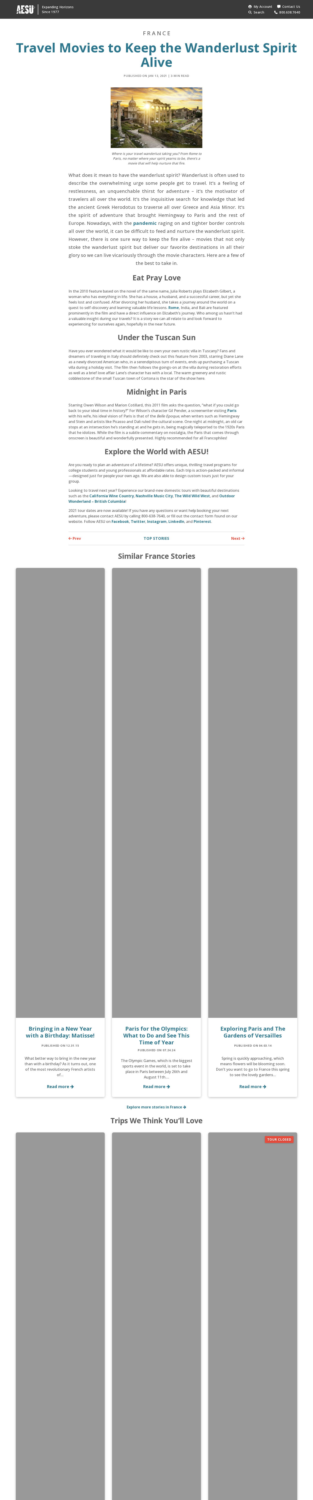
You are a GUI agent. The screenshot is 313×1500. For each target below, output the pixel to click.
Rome (173, 307)
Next (236, 538)
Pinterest (202, 521)
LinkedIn (176, 521)
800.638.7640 (289, 12)
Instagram (157, 521)
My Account (263, 6)
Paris (231, 410)
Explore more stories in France (155, 1107)
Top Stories (156, 538)
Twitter (138, 521)
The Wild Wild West (192, 495)
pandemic (144, 223)
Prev (76, 538)
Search (259, 12)
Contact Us (291, 6)
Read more (58, 1086)
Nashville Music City (154, 495)
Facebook (120, 521)
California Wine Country (111, 495)
